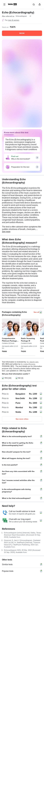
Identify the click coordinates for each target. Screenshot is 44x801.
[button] (30, 16)
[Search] (33, 4)
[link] (12, 4)
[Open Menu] (4, 4)
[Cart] (39, 4)
